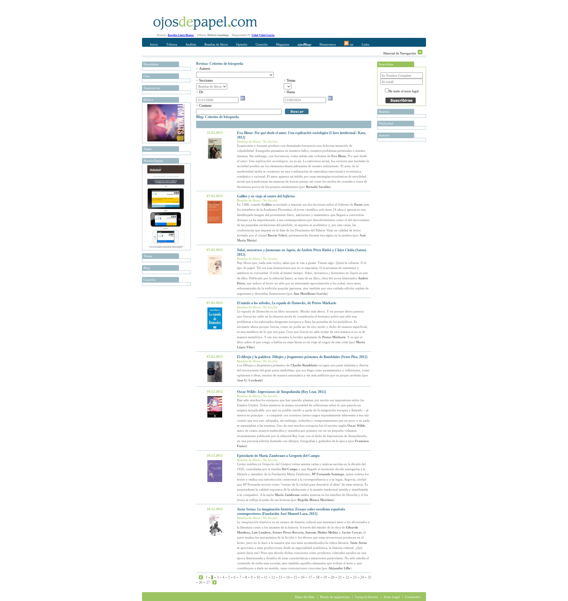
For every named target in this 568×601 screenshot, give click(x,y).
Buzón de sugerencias (335, 597)
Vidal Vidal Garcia (263, 35)
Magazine (282, 44)
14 (288, 577)
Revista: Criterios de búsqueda (219, 64)
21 (340, 577)
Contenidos (412, 597)
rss (351, 44)
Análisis (190, 44)
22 (347, 577)
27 (208, 582)
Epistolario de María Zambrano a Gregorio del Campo (278, 456)
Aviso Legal (391, 597)
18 (318, 577)
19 (325, 577)
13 (280, 577)
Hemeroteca (328, 44)
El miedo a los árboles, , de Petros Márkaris (286, 303)
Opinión (241, 44)
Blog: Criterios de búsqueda (217, 117)
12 (273, 577)
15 (295, 577)
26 (200, 582)
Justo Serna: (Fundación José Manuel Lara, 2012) (291, 511)
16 (302, 577)
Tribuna (171, 44)
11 (265, 577)
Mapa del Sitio (305, 597)
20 (332, 577)
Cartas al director (366, 597)
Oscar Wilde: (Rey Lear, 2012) (281, 392)
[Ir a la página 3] (214, 582)
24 (362, 577)
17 (310, 577)
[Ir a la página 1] (201, 577)
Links (365, 44)
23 (354, 577)
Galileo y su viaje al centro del (266, 196)
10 (258, 577)
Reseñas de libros (216, 44)
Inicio (154, 44)
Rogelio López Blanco (181, 35)
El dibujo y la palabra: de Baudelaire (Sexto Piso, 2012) (302, 357)
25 (369, 577)
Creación (262, 44)
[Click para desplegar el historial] (420, 52)
